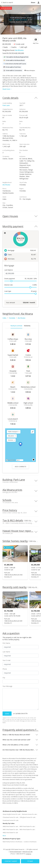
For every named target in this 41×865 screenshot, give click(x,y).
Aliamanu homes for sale (29, 814)
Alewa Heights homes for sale (11, 814)
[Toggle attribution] (33, 459)
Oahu (4, 318)
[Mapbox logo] (10, 460)
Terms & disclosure (15, 851)
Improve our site (27, 851)
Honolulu (12, 318)
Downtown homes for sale (10, 820)
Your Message (7, 686)
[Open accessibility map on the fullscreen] (32, 431)
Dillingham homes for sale (27, 817)
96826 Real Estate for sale (10, 826)
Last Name (6, 652)
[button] (13, 431)
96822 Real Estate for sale (10, 832)
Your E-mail (6, 660)
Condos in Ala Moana (30, 842)
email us (28, 854)
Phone (5, 669)
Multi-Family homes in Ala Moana (12, 842)
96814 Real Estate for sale (27, 829)
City (4, 678)
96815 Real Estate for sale (27, 826)
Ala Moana (19, 50)
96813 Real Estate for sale (10, 829)
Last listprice (8, 270)
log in (11, 20)
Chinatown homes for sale (10, 817)
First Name (6, 643)
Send (7, 714)
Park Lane (6, 105)
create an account (21, 20)
